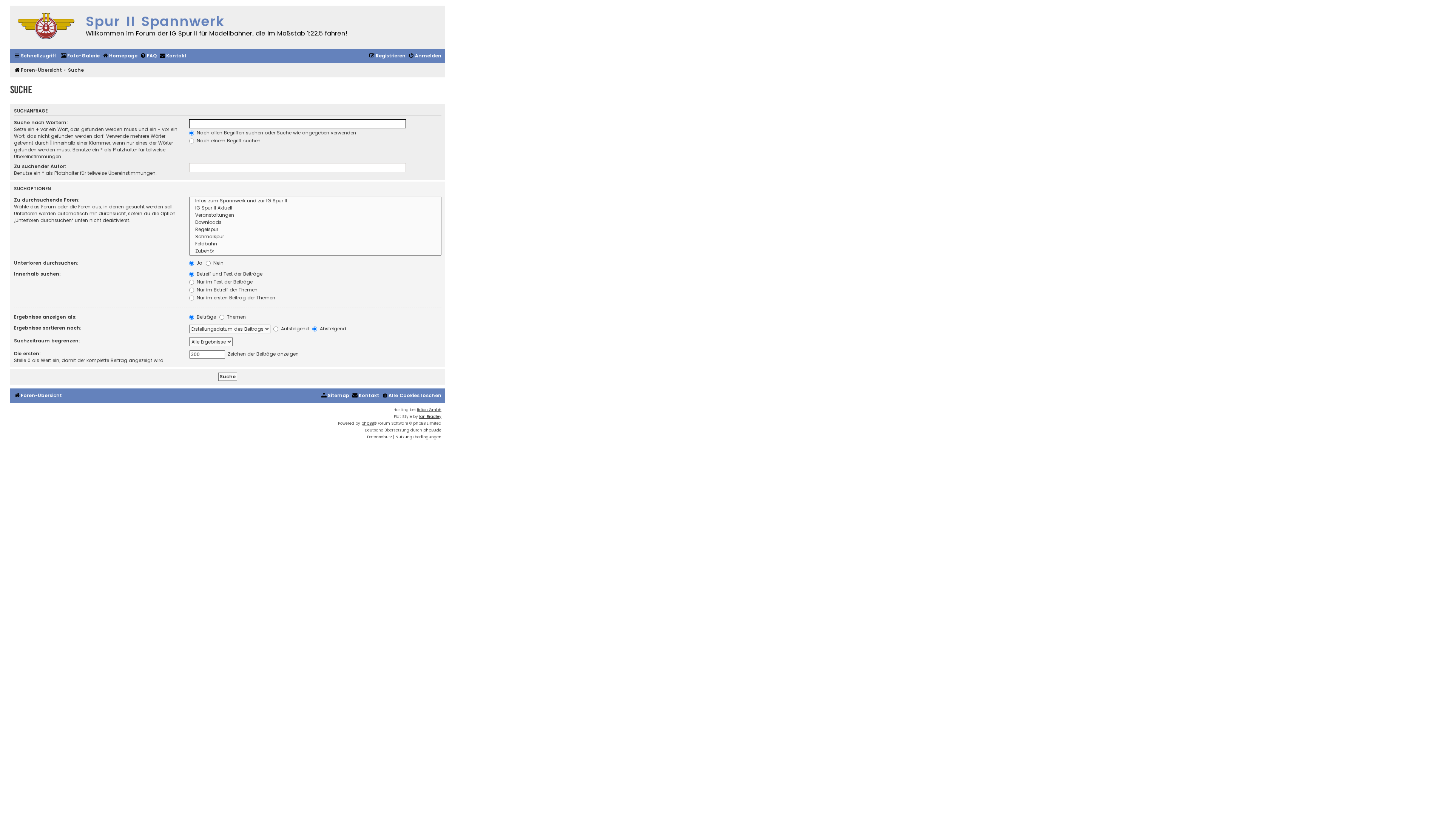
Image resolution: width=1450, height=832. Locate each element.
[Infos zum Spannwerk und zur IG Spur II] (315, 201)
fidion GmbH (429, 410)
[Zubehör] (315, 251)
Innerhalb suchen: (37, 274)
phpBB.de (432, 430)
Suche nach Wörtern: (41, 122)
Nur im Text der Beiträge (224, 282)
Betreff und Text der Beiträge (228, 274)
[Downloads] (315, 222)
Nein (218, 263)
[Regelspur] (315, 229)
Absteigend (332, 328)
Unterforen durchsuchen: (46, 263)
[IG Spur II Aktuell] (315, 208)
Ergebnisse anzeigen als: (45, 317)
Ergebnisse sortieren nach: (48, 328)
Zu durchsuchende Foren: (47, 200)
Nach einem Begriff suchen (228, 140)
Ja (198, 263)
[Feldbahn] (315, 244)
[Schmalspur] (315, 236)
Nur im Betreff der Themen (226, 290)
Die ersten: (27, 353)
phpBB (367, 423)
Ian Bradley (430, 416)
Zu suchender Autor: (40, 166)
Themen (235, 317)
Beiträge (205, 317)
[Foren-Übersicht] (46, 27)
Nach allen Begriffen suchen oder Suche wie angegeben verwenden (275, 132)
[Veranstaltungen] (315, 215)
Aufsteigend (294, 328)
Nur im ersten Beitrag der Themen (235, 297)
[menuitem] (80, 56)
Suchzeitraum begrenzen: (47, 340)
